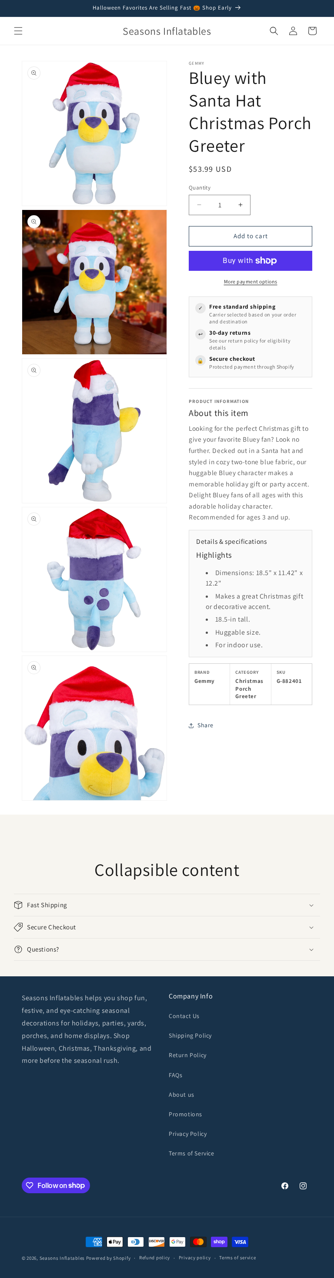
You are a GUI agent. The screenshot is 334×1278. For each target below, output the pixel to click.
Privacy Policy (188, 1134)
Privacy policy (195, 1258)
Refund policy (154, 1258)
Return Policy (188, 1055)
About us (181, 1094)
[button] (18, 30)
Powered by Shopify (108, 1258)
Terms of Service (191, 1153)
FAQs (175, 1075)
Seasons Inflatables (62, 1258)
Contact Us (184, 1016)
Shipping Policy (190, 1035)
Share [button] (205, 725)
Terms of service (237, 1258)
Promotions (185, 1114)
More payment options (250, 281)
